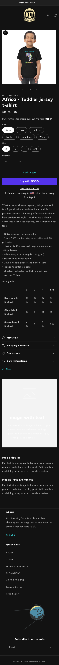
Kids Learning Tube (26, 661)
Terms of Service (14, 586)
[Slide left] (23, 89)
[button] (3, 15)
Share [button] (8, 369)
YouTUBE (10, 534)
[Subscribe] (49, 647)
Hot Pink (36, 130)
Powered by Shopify (39, 661)
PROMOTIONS (13, 573)
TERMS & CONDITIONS (17, 566)
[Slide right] (36, 89)
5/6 (35, 148)
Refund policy (13, 593)
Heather (9, 136)
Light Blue (26, 136)
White (42, 136)
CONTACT (11, 559)
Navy (21, 130)
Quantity (6, 155)
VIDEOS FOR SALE (15, 580)
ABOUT (9, 552)
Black (8, 130)
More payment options (29, 188)
